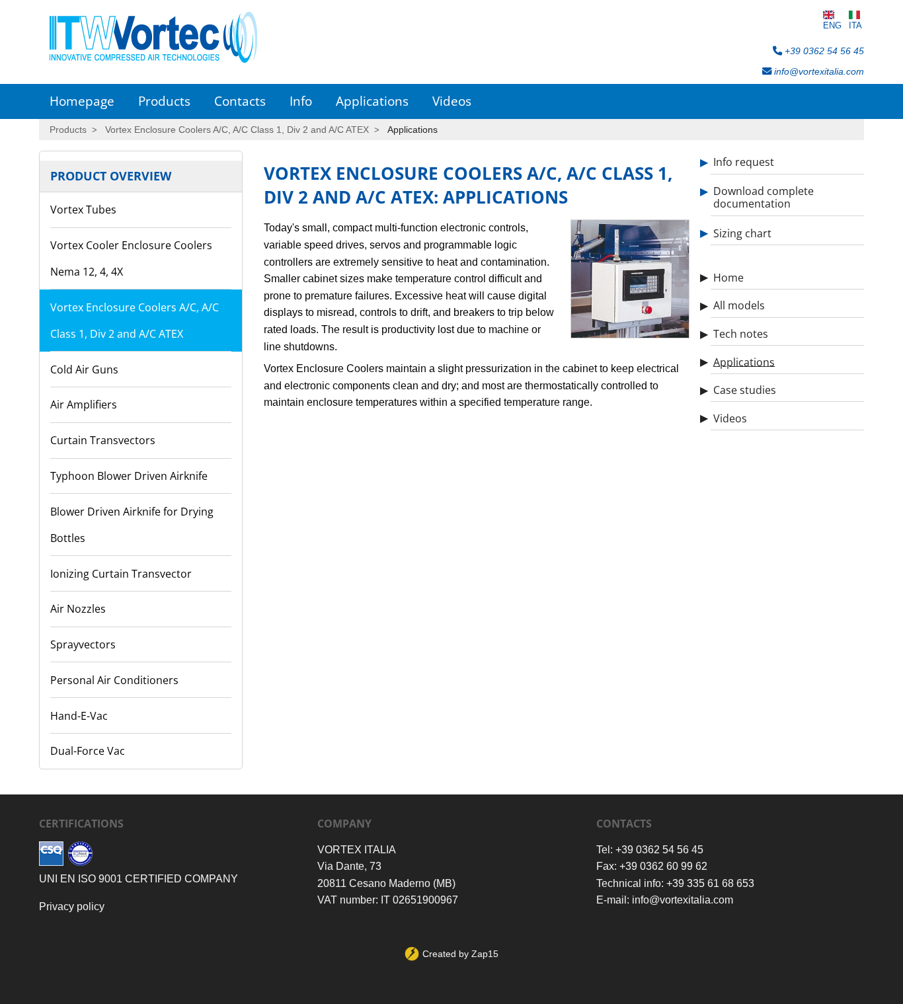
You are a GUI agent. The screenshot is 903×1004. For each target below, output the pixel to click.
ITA (855, 25)
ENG (832, 25)
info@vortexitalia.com (817, 71)
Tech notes (740, 334)
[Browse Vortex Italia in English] (832, 15)
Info (301, 101)
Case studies (744, 390)
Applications (372, 101)
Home (728, 277)
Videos (451, 101)
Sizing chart (742, 232)
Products (164, 101)
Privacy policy (71, 906)
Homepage (82, 101)
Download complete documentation (763, 197)
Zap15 (484, 953)
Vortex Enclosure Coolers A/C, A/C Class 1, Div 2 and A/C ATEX (237, 129)
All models (739, 305)
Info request (743, 162)
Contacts (240, 101)
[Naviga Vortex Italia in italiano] (855, 15)
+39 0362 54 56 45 (823, 51)
